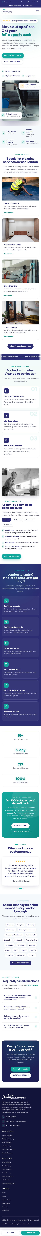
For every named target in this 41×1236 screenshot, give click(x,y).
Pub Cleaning (6, 1180)
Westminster (10, 930)
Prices (4, 1196)
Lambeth (7, 940)
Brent (16, 950)
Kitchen (6, 520)
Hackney (31, 925)
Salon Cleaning (6, 1169)
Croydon (32, 945)
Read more (9, 212)
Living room (7, 524)
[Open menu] (37, 11)
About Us (5, 1207)
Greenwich (9, 945)
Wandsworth (30, 935)
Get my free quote (11, 55)
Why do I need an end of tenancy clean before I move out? (20, 1026)
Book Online (6, 1203)
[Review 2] (19, 888)
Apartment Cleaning (8, 1149)
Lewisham (21, 945)
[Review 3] (22, 888)
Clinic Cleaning (6, 1162)
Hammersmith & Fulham (14, 935)
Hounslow (9, 955)
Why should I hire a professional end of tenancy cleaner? (20, 1008)
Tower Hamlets (31, 940)
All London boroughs (13, 1125)
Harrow (33, 950)
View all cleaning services (20, 346)
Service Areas (6, 1200)
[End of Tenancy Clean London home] (7, 11)
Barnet (24, 950)
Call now (10, 1233)
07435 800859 (28, 5)
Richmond (20, 955)
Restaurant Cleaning (8, 1183)
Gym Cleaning (6, 1166)
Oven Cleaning (6, 1142)
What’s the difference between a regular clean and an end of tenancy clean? (20, 997)
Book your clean (20, 826)
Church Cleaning (7, 1153)
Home (4, 1193)
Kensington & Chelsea (27, 930)
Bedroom (29, 520)
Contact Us (5, 1210)
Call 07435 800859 (12, 62)
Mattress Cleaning (8, 1139)
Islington (20, 925)
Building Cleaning (7, 1176)
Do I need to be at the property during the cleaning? (20, 1017)
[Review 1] (17, 888)
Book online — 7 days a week (16, 1121)
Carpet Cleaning (7, 1135)
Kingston (32, 955)
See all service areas (20, 963)
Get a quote (30, 1233)
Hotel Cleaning (6, 1173)
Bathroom (17, 520)
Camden (10, 925)
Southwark (18, 940)
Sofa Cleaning (6, 1146)
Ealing (7, 950)
